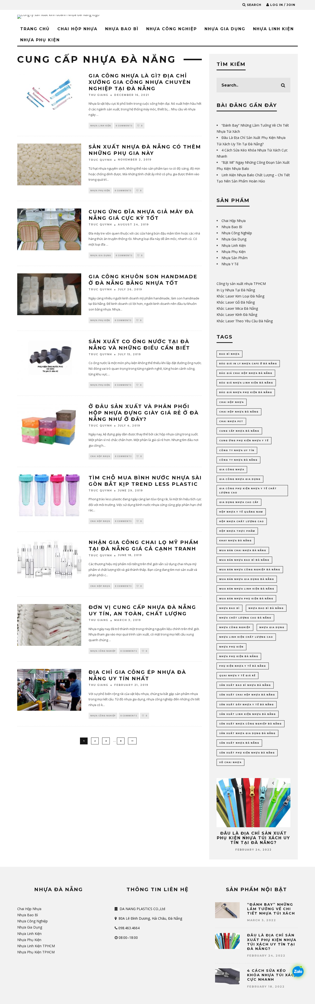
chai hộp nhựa (231, 402)
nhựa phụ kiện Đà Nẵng (238, 656)
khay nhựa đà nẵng (235, 540)
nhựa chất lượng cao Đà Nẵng (245, 617)
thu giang (98, 95)
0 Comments (124, 125)
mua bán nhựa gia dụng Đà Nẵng (246, 579)
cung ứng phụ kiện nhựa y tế (244, 440)
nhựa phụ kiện (231, 646)
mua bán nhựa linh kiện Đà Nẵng (246, 588)
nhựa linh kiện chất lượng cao (246, 636)
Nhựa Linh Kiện (273, 29)
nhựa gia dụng (271, 627)
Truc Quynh (100, 160)
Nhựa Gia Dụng (225, 29)
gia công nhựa (231, 469)
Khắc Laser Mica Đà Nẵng (237, 308)
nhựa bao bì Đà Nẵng (266, 608)
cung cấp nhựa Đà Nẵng (239, 430)
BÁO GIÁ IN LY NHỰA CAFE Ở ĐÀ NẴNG (248, 363)
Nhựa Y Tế (229, 264)
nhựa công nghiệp (235, 627)
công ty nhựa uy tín (236, 450)
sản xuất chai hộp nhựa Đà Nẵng (247, 694)
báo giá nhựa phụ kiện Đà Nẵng (245, 392)
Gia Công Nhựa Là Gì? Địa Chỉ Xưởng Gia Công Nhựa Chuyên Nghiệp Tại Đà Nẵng (140, 82)
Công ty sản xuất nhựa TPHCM (241, 283)
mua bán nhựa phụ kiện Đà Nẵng (246, 598)
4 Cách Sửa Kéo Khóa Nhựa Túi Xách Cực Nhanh (272, 975)
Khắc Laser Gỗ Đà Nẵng (236, 302)
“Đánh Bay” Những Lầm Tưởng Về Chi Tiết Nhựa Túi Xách (271, 908)
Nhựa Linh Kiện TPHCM (36, 946)
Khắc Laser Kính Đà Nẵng (237, 314)
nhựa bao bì (229, 608)
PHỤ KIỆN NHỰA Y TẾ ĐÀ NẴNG (242, 665)
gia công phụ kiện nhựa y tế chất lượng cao (248, 490)
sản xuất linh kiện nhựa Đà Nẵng (247, 714)
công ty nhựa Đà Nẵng (238, 459)
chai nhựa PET (231, 421)
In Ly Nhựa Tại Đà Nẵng (236, 290)
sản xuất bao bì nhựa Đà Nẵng (245, 685)
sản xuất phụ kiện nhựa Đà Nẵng (247, 752)
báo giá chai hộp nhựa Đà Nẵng (245, 373)
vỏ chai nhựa (230, 762)
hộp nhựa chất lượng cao (241, 521)
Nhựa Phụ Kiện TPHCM (36, 952)
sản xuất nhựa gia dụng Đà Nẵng (247, 733)
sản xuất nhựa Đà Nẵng (239, 742)
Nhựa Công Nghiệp (171, 29)
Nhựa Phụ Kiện (40, 40)
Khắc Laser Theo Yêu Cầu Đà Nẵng (245, 321)
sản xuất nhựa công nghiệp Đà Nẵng (250, 723)
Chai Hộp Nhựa (77, 29)
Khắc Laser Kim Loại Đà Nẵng (240, 296)
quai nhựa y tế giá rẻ (237, 675)
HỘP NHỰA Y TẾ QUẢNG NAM (241, 511)
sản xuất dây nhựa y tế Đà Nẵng (246, 704)
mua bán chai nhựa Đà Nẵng (242, 550)
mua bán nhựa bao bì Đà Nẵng (244, 559)
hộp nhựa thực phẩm (237, 530)
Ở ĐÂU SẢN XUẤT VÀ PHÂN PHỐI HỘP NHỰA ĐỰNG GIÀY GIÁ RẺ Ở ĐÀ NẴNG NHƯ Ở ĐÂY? (144, 412)
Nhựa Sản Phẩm (234, 257)
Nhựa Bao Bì (122, 29)
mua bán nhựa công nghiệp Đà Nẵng (249, 569)
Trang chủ (35, 29)
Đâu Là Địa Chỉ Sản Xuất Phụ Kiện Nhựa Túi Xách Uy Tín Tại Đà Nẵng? (253, 838)
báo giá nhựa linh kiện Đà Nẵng (246, 382)
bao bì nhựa (229, 353)
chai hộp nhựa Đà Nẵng (239, 411)
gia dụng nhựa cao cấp (239, 502)
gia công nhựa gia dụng (240, 479)
